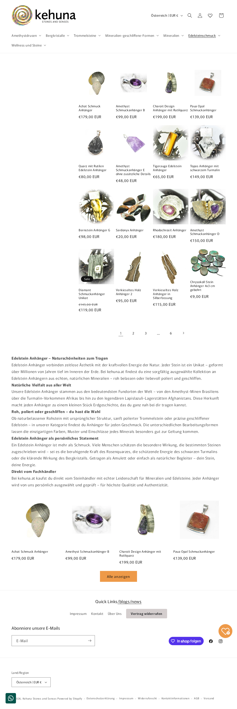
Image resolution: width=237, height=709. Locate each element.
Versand (209, 698)
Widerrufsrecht (147, 698)
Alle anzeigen (118, 576)
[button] (26, 35)
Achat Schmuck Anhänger (90, 108)
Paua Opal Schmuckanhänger (203, 108)
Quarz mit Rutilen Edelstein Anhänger (93, 168)
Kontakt (97, 613)
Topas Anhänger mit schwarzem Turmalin (205, 168)
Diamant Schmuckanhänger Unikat (92, 294)
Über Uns (115, 613)
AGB (196, 698)
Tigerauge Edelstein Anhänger (167, 168)
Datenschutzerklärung (101, 698)
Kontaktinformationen (176, 698)
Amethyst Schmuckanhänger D (205, 232)
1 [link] (121, 333)
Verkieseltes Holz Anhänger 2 (128, 292)
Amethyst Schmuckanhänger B (130, 108)
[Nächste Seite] (183, 333)
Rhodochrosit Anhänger (170, 230)
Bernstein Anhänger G (94, 230)
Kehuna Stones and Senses (40, 698)
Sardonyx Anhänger (130, 230)
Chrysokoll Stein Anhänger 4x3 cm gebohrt (202, 286)
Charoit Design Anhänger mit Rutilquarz (170, 108)
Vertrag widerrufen (146, 613)
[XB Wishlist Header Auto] (210, 15)
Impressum (78, 613)
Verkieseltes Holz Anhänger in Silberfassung (165, 294)
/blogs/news (130, 601)
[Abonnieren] (89, 640)
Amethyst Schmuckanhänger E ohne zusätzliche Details (133, 170)
